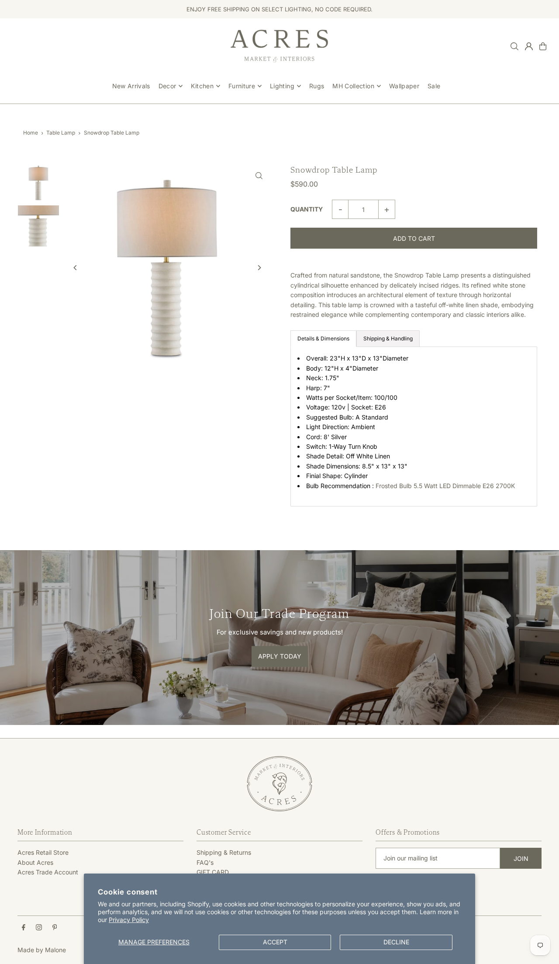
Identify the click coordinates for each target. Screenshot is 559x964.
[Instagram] (39, 927)
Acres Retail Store (43, 852)
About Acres (35, 862)
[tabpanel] (413, 426)
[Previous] (75, 267)
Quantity (306, 209)
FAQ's (205, 862)
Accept (275, 942)
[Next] (259, 267)
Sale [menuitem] (434, 86)
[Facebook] (23, 927)
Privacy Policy (129, 919)
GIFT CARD (213, 872)
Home (30, 132)
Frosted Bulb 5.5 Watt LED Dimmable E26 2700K (446, 485)
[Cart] (542, 46)
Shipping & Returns (224, 852)
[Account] (529, 46)
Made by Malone (41, 950)
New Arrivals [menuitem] (131, 86)
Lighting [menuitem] (282, 86)
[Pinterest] (54, 927)
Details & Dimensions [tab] (323, 338)
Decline (396, 942)
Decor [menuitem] (167, 86)
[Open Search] (514, 46)
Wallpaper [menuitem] (404, 86)
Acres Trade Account (47, 872)
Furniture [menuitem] (241, 86)
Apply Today (279, 656)
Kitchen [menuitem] (202, 86)
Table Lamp (60, 132)
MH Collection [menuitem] (353, 86)
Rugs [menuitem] (316, 86)
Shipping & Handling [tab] (388, 338)
